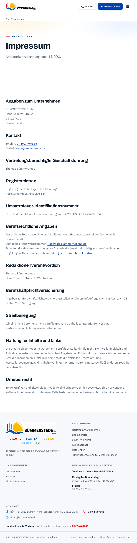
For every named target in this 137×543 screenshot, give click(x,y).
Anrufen (89, 6)
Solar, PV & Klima (81, 439)
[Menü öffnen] (127, 6)
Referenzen (78, 449)
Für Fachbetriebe (15, 481)
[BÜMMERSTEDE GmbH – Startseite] (20, 6)
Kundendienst (80, 444)
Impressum (76, 537)
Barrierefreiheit (124, 537)
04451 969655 (27, 143)
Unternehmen (13, 471)
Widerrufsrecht (106, 537)
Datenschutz (90, 537)
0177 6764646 (80, 526)
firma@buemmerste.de (30, 148)
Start (8, 19)
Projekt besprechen (110, 6)
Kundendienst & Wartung (20, 526)
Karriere (10, 476)
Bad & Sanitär (79, 434)
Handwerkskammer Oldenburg (67, 243)
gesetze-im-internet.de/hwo (75, 253)
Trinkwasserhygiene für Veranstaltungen (94, 454)
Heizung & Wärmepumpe (86, 429)
